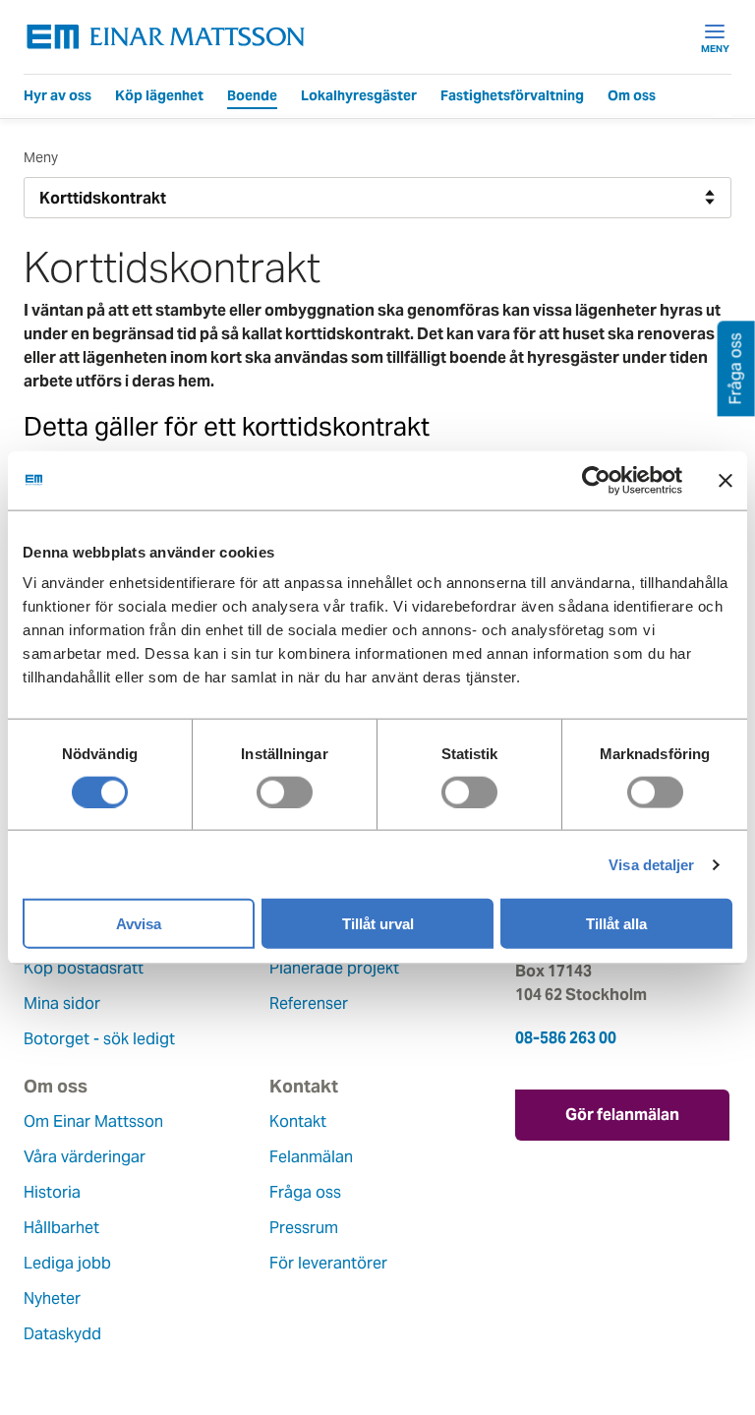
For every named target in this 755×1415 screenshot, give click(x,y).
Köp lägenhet (159, 95)
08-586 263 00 (565, 1038)
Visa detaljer (651, 863)
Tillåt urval (378, 923)
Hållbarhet (61, 1227)
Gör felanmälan (622, 1114)
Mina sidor (62, 1003)
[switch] (285, 791)
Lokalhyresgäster (359, 95)
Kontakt (297, 1121)
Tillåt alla (616, 923)
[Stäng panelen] (725, 480)
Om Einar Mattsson (93, 1121)
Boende (252, 95)
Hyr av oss (57, 95)
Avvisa (138, 923)
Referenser (308, 1003)
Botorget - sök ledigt (99, 1039)
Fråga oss (305, 1192)
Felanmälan (311, 1157)
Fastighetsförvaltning (512, 95)
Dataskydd (62, 1334)
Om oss (632, 95)
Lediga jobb (67, 1263)
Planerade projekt (334, 968)
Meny (715, 48)
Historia (52, 1192)
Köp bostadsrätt (84, 968)
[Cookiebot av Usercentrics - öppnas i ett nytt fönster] (632, 480)
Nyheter (52, 1298)
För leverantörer (328, 1263)
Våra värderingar (84, 1157)
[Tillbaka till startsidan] (166, 37)
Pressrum (303, 1227)
